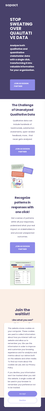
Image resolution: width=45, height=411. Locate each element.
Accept (22, 394)
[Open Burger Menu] (38, 5)
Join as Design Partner (21, 84)
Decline (22, 400)
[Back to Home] (11, 5)
